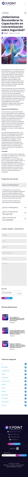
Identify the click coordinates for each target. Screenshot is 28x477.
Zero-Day (3, 405)
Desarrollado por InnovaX (14, 466)
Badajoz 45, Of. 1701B (14, 431)
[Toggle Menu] (25, 3)
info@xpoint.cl (14, 439)
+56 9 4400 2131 (14, 434)
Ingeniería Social (5, 381)
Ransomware (4, 395)
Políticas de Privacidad (14, 463)
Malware (3, 384)
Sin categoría (4, 398)
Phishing (3, 391)
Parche (3, 388)
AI (1, 364)
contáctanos (14, 444)
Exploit (3, 374)
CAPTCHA (4, 289)
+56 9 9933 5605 (14, 437)
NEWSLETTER (7, 453)
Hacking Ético (4, 377)
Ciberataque (4, 367)
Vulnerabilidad (5, 402)
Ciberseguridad (5, 13)
